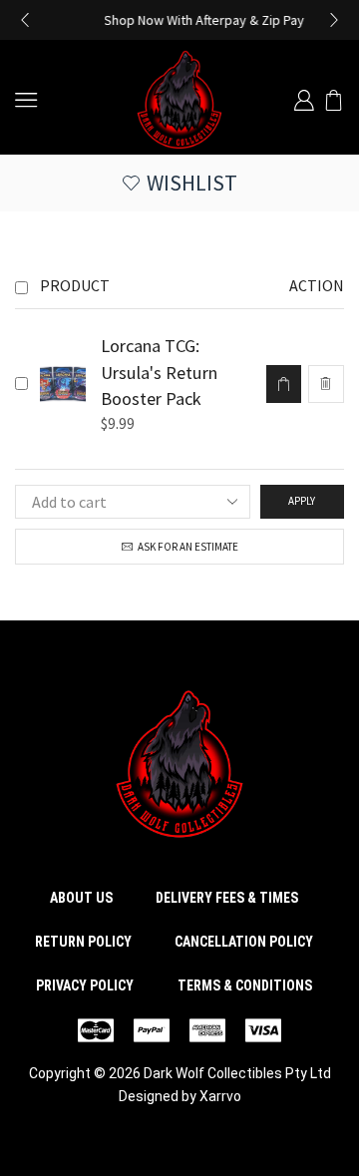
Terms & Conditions (245, 985)
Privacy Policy (85, 985)
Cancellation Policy (244, 942)
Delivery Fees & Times (227, 898)
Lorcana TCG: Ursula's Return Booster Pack (159, 371)
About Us (81, 898)
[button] (25, 20)
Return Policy (83, 942)
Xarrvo (220, 1096)
